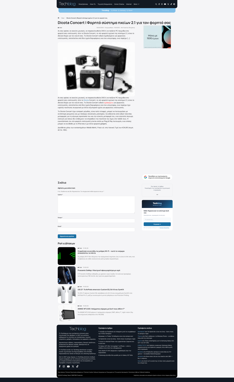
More (135, 4)
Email (60, 226)
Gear (60, 27)
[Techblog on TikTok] (171, 4)
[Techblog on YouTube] (165, 4)
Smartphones (83, 4)
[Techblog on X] (168, 4)
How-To (93, 4)
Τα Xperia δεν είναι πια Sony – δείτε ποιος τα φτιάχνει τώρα (116, 339)
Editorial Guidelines (145, 372)
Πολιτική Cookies (88, 372)
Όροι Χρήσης (61, 372)
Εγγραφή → (157, 224)
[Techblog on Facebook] (159, 4)
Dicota (86, 100)
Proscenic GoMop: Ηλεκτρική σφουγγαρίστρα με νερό (99, 270)
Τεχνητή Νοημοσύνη (105, 4)
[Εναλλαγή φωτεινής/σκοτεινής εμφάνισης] (174, 4)
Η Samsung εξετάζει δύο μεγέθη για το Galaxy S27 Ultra (115, 355)
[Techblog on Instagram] (162, 4)
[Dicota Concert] (96, 69)
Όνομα (60, 217)
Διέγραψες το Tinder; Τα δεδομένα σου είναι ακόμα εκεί (115, 336)
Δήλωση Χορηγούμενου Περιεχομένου (104, 372)
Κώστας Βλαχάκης (129, 27)
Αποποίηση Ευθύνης (134, 372)
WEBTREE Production (77, 375)
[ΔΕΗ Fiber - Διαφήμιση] (157, 37)
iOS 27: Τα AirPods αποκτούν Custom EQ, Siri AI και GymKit (101, 289)
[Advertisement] (96, 156)
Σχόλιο (60, 194)
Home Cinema (119, 4)
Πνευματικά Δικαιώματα (121, 372)
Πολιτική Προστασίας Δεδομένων (74, 372)
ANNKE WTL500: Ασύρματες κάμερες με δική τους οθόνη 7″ (101, 309)
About (69, 375)
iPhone (115, 10)
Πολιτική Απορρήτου (164, 227)
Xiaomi (130, 10)
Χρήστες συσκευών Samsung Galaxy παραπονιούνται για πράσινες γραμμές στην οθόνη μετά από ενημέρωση (155, 347)
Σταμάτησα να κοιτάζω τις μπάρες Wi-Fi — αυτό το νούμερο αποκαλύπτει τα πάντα (101, 252)
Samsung (123, 10)
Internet (129, 4)
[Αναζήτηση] (156, 4)
